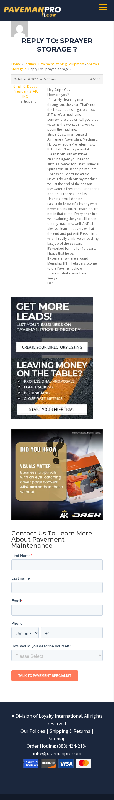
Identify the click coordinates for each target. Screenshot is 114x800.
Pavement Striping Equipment (61, 64)
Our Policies (32, 731)
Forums (30, 64)
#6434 (95, 79)
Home (16, 64)
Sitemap (57, 739)
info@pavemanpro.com (57, 753)
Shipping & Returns (70, 731)
